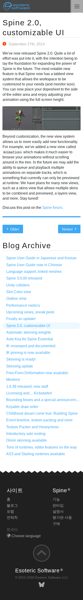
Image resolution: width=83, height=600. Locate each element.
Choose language (26, 536)
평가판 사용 (62, 517)
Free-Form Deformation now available (37, 373)
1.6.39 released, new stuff (27, 386)
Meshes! (13, 380)
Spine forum (52, 208)
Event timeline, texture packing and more (39, 420)
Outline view (16, 298)
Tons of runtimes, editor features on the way (41, 447)
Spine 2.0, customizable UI (28, 326)
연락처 (12, 517)
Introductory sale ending (25, 434)
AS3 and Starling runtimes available (35, 454)
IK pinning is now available (28, 353)
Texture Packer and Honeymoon (32, 427)
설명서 (58, 511)
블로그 (12, 505)
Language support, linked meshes (34, 272)
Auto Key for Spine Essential (29, 339)
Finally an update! (21, 319)
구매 (56, 524)
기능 (56, 499)
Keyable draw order (22, 407)
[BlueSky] (41, 585)
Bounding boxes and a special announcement (43, 400)
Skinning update (19, 366)
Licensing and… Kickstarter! (29, 393)
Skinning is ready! (21, 359)
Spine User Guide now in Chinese (34, 265)
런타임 (58, 505)
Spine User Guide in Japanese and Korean (41, 258)
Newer (68, 229)
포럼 (10, 511)
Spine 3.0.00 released (24, 278)
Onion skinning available (26, 440)
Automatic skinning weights (28, 332)
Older (14, 229)
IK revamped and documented (30, 346)
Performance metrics (23, 305)
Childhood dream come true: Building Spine (42, 413)
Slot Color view (18, 292)
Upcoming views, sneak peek (30, 312)
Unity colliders (18, 285)
